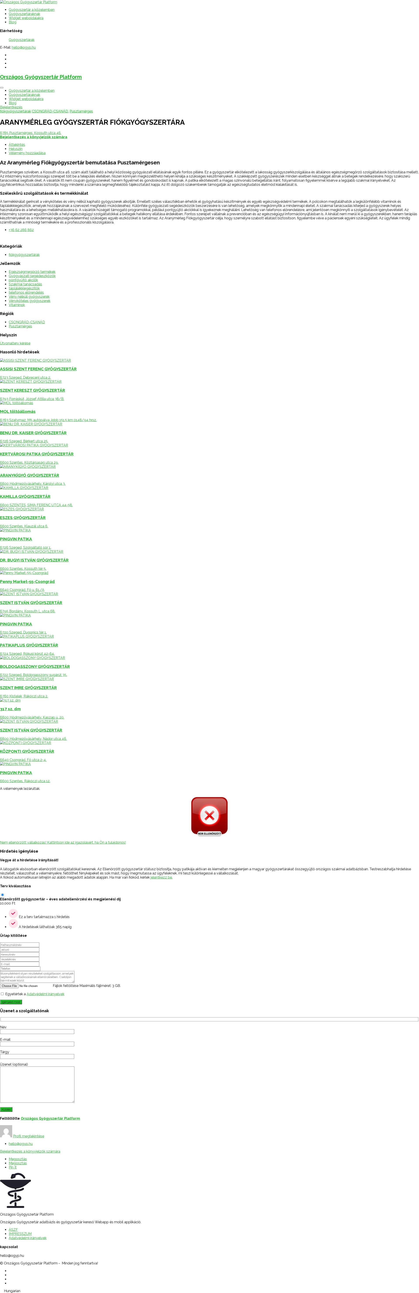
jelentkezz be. (162, 877)
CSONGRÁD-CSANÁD (50, 111)
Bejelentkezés (11, 107)
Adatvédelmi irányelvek (45, 994)
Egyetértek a (34, 994)
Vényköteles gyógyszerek (29, 301)
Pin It (13, 1167)
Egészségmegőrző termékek (32, 272)
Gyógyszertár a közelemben (32, 10)
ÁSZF (13, 1230)
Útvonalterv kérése (15, 343)
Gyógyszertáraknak (24, 14)
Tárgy (4, 1052)
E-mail (5, 1039)
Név (3, 1027)
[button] (209, 1291)
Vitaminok (17, 305)
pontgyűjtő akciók (23, 280)
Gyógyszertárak (21, 40)
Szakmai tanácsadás (25, 284)
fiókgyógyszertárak (15, 111)
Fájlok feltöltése (66, 986)
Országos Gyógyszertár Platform (41, 77)
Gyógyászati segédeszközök (32, 276)
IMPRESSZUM (20, 1234)
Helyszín (15, 149)
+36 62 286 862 (21, 230)
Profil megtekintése (28, 1136)
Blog (12, 22)
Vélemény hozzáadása (27, 153)
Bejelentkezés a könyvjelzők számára (30, 1151)
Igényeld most (11, 1002)
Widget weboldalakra (26, 18)
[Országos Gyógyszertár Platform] (28, 2)
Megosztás (18, 1159)
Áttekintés (17, 145)
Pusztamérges (81, 111)
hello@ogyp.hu (24, 47)
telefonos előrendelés (26, 292)
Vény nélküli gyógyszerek (29, 297)
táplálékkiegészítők (24, 288)
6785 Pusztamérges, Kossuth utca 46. (30, 133)
